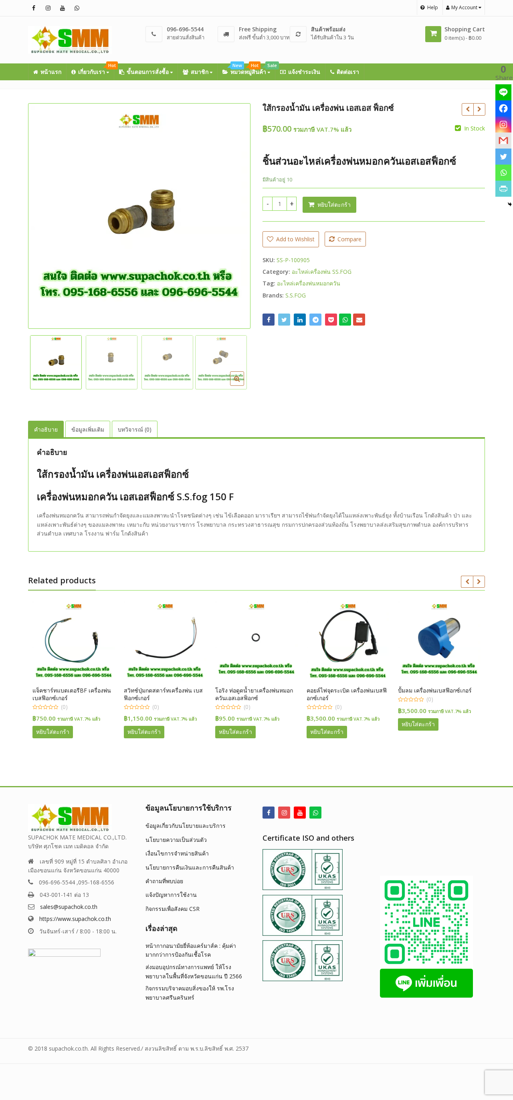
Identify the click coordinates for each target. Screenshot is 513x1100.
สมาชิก (200, 71)
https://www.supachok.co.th (75, 919)
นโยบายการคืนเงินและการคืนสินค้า (189, 867)
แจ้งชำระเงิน (304, 71)
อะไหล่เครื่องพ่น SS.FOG (321, 271)
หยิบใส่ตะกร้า (334, 204)
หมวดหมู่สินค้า (252, 69)
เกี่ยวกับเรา (96, 69)
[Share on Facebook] (269, 320)
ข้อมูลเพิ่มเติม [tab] (87, 429)
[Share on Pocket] (331, 320)
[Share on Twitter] (284, 320)
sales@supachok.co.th (68, 907)
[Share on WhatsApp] (345, 320)
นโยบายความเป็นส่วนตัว (176, 839)
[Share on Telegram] (315, 320)
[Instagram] (503, 124)
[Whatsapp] (503, 173)
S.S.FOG (295, 295)
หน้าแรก (50, 71)
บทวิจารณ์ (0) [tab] (134, 429)
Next (236, 214)
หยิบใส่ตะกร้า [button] (111, 731)
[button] (243, 385)
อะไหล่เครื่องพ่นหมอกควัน (308, 283)
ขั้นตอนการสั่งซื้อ (148, 71)
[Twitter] (503, 157)
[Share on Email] (359, 320)
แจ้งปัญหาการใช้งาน (171, 894)
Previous (42, 214)
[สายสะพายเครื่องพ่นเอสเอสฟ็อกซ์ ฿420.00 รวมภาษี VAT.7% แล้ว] (467, 109)
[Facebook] (503, 108)
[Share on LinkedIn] (300, 320)
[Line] (503, 92)
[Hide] (510, 204)
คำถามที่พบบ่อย (164, 881)
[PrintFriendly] (503, 189)
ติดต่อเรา (348, 71)
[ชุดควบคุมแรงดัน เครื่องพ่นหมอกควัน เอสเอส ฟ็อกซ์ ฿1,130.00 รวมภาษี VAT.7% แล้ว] (479, 109)
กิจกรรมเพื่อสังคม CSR (172, 909)
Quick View (44, 690)
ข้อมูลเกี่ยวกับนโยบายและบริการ (185, 825)
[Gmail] (503, 140)
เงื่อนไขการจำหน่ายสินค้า (177, 853)
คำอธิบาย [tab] (46, 429)
